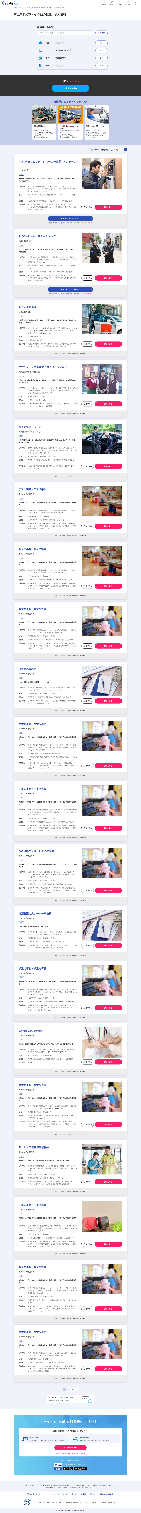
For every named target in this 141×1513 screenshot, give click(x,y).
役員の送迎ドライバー (31, 426)
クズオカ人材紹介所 (26, 494)
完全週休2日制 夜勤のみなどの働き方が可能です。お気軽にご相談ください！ (46, 1044)
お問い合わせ (93, 1494)
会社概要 (83, 1494)
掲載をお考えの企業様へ (106, 1494)
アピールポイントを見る (71, 218)
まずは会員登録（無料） (70, 1447)
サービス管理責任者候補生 (34, 1147)
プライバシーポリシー (64, 1494)
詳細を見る (108, 207)
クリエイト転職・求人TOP (20, 7)
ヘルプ (76, 1494)
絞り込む (102, 33)
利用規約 (29, 1494)
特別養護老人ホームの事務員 (35, 913)
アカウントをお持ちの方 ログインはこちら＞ (70, 1453)
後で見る (89, 207)
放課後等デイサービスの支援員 (36, 851)
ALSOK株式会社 (25, 170)
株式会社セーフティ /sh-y (29, 432)
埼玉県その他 (35, 7)
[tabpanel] (70, 122)
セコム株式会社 (25, 312)
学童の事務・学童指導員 (32, 489)
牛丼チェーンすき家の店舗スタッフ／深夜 (43, 367)
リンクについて (39, 1494)
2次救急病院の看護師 (31, 1030)
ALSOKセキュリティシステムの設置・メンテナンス (47, 163)
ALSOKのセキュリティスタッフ (37, 236)
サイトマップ (51, 1494)
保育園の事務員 (27, 669)
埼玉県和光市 (42, 7)
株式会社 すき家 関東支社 (29, 372)
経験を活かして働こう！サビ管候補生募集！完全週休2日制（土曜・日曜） (44, 1160)
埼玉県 (28, 7)
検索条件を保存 (70, 88)
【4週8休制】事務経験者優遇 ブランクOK (34, 682)
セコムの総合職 (28, 307)
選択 (101, 43)
